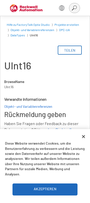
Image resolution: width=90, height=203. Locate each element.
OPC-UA (64, 30)
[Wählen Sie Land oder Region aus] (62, 8)
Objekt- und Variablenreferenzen (32, 30)
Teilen (69, 50)
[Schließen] (84, 137)
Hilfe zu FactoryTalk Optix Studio (28, 24)
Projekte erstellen (66, 24)
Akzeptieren (45, 189)
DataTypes (17, 35)
